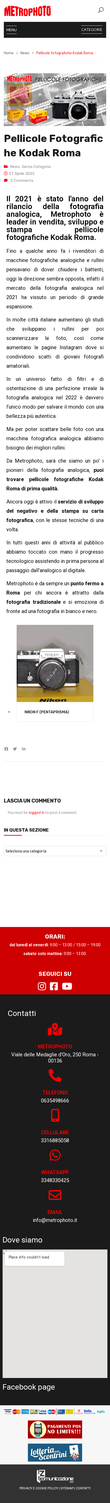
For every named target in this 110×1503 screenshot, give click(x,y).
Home (9, 53)
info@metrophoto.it (55, 1220)
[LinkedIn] (22, 748)
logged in (37, 812)
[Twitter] (14, 748)
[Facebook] (7, 748)
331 (45, 1140)
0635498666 (55, 1100)
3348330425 (55, 1180)
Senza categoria (36, 166)
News (24, 53)
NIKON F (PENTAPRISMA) (47, 712)
